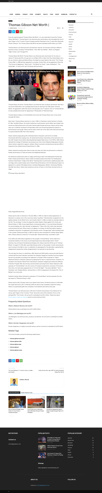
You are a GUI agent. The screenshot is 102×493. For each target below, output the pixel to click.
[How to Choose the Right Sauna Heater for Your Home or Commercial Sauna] (17, 402)
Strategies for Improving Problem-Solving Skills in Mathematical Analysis (53, 439)
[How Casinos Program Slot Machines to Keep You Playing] (42, 455)
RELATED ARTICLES (14, 392)
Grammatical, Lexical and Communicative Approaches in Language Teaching (85, 97)
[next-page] (12, 416)
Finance (25, 14)
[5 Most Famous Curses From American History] (42, 447)
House (70, 46)
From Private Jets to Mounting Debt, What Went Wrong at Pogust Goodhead (35, 411)
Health (45, 14)
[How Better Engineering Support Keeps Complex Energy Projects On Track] (55, 402)
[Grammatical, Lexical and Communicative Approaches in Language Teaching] (72, 97)
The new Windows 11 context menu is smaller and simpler (20, 371)
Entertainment (72, 32)
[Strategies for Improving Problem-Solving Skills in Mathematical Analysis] (42, 439)
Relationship (72, 51)
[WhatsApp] (21, 31)
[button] (92, 14)
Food (31, 14)
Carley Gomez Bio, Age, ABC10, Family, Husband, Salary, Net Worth (51, 371)
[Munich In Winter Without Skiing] (72, 105)
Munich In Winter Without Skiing (85, 103)
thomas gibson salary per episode (17, 297)
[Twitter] (13, 31)
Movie (57, 14)
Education (71, 30)
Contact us (72, 14)
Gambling (64, 14)
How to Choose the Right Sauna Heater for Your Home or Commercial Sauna (16, 411)
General (17, 14)
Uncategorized (72, 56)
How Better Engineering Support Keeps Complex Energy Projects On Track (55, 411)
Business (71, 25)
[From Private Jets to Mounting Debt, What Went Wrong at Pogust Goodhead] (36, 402)
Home (11, 14)
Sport (70, 53)
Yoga (51, 14)
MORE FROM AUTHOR (26, 392)
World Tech (72, 58)
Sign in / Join (11, 1)
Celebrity (38, 14)
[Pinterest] (17, 31)
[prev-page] (9, 416)
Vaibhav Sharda (13, 28)
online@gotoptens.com (43, 485)
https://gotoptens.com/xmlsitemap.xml (48, 467)
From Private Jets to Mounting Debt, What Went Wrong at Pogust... (85, 81)
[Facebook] (10, 31)
